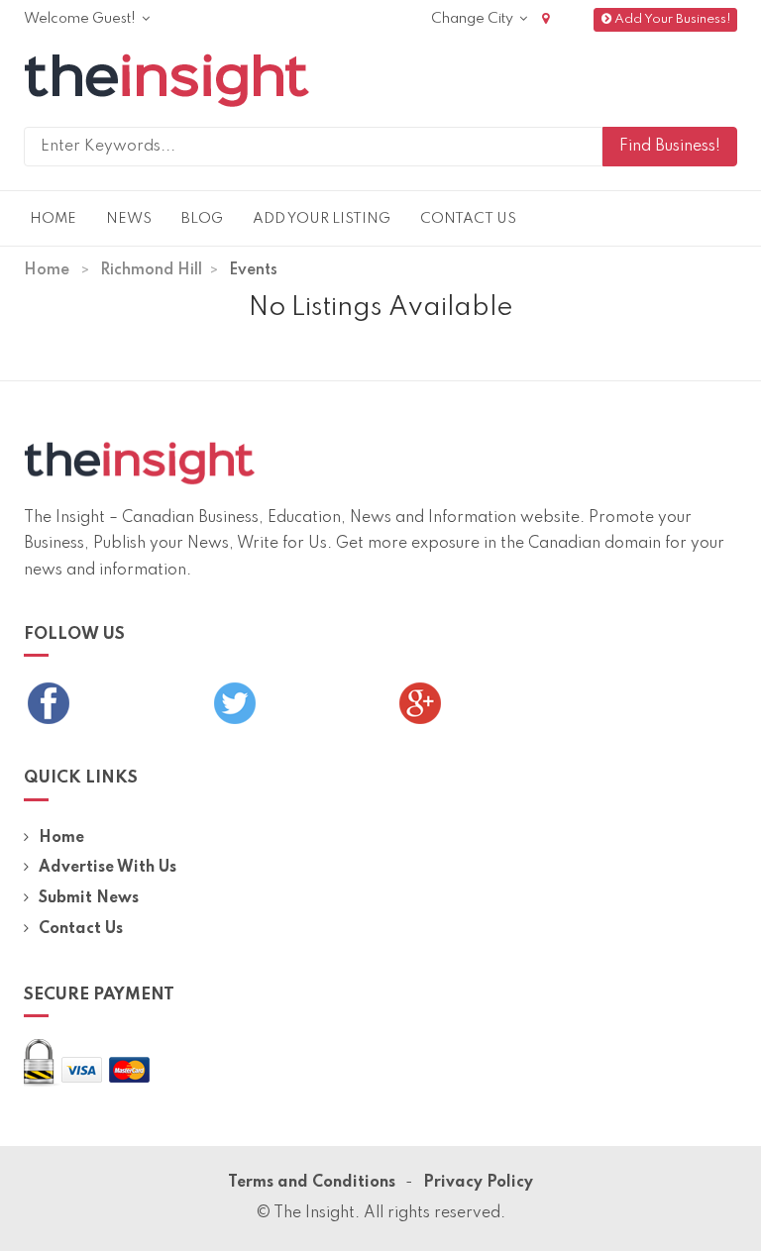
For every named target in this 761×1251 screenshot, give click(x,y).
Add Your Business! (672, 19)
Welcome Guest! (81, 19)
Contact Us (468, 219)
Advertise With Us (107, 868)
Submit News (89, 898)
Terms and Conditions (311, 1183)
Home (53, 219)
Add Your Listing (321, 219)
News (129, 219)
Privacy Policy (478, 1183)
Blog (202, 219)
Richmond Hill (151, 270)
